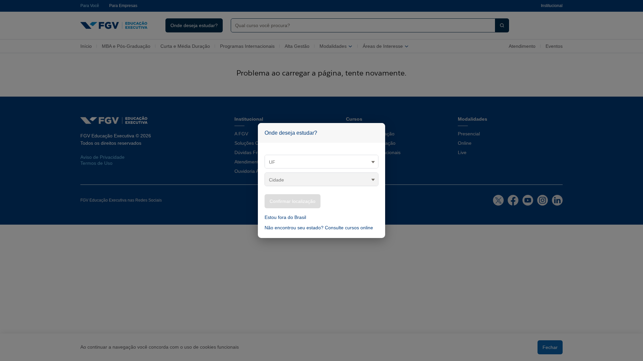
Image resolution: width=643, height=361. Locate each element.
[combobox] (360, 25)
